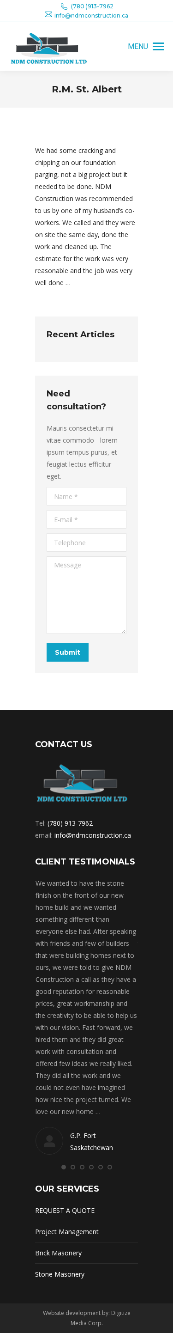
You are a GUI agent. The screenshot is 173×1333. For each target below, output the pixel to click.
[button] (63, 1167)
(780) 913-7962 (70, 823)
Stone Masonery (59, 1274)
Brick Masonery (58, 1252)
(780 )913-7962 (92, 6)
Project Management (67, 1231)
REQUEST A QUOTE (65, 1210)
